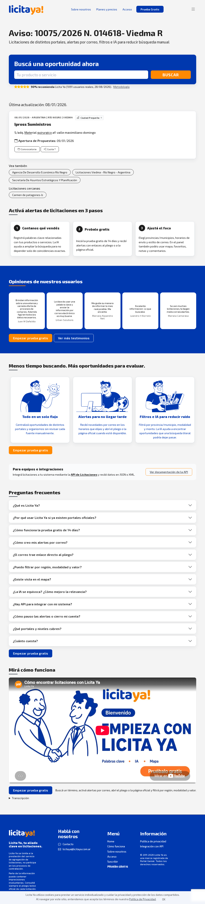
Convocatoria (28, 149)
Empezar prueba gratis (30, 338)
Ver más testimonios (73, 338)
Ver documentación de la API (169, 472)
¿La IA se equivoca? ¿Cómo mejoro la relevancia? (50, 592)
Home (110, 841)
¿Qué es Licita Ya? (26, 505)
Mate (28, 132)
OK (163, 899)
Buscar (171, 74)
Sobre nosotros (116, 851)
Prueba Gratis (150, 9)
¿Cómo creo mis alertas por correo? (40, 542)
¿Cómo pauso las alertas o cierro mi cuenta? (46, 616)
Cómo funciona (116, 846)
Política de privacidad (153, 841)
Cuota (50, 149)
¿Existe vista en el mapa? (32, 579)
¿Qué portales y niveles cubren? (37, 629)
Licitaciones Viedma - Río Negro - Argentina (103, 172)
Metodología (121, 86)
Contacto (68, 844)
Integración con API (151, 846)
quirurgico (44, 132)
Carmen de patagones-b (27, 195)
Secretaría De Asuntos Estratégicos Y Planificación (44, 180)
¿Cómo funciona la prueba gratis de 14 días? (46, 530)
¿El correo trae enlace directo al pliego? (43, 554)
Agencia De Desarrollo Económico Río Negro (39, 172)
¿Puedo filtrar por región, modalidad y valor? (47, 567)
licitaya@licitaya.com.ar (76, 849)
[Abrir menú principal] (193, 9)
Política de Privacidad (142, 899)
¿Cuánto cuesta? (25, 641)
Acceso (112, 856)
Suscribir (112, 861)
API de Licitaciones (84, 474)
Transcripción (20, 798)
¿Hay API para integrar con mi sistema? (42, 604)
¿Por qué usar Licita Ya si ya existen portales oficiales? (54, 517)
